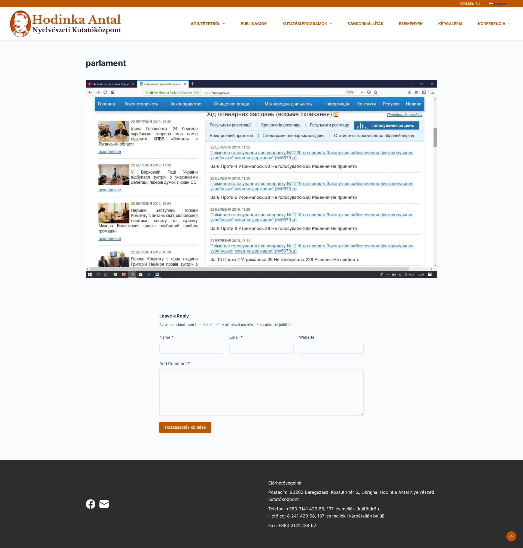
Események (411, 23)
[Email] (104, 504)
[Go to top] (511, 536)
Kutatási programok (304, 23)
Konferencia (491, 23)
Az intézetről (205, 23)
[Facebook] (90, 504)
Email (236, 337)
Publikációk (254, 23)
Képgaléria (450, 23)
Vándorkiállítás (365, 23)
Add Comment (174, 363)
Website (307, 337)
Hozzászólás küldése (185, 427)
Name (166, 337)
